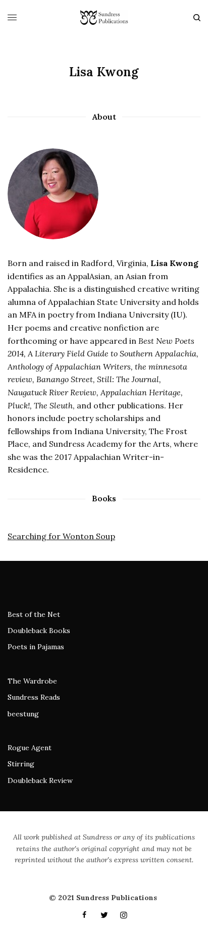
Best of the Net (34, 614)
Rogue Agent (29, 747)
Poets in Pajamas (36, 646)
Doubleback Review (40, 780)
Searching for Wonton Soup (61, 536)
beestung (23, 713)
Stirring (21, 763)
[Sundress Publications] (104, 17)
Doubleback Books (39, 630)
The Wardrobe (32, 681)
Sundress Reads (34, 697)
